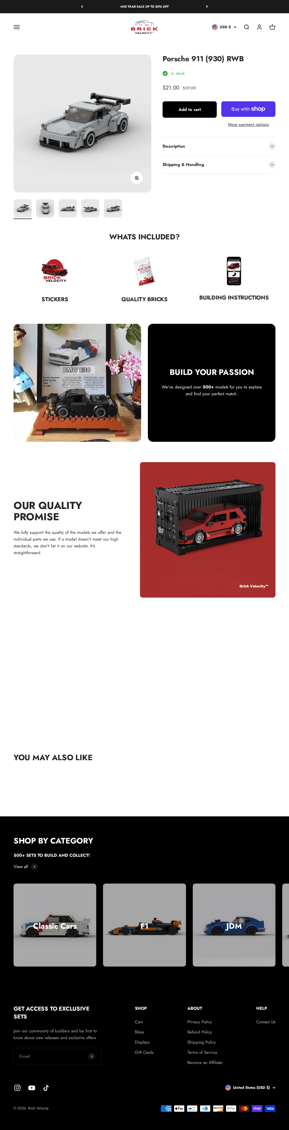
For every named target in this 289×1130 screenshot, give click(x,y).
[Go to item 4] (90, 209)
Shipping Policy (201, 1042)
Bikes (139, 1032)
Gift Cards (144, 1052)
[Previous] (82, 6)
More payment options (248, 124)
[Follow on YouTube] (32, 1088)
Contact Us (265, 1022)
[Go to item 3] (68, 209)
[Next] (207, 6)
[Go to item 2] (45, 209)
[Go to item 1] (23, 209)
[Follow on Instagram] (17, 1088)
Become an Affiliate (204, 1062)
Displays (142, 1042)
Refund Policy (199, 1032)
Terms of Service (202, 1052)
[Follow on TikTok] (46, 1088)
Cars (139, 1022)
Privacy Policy (199, 1022)
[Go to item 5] (113, 209)
